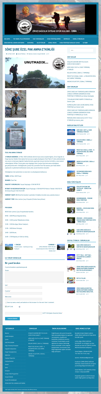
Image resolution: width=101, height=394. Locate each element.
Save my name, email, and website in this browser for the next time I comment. (30, 302)
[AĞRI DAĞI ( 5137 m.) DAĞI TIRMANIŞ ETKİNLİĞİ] (71, 134)
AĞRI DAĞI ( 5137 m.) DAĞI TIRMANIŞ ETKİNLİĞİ (84, 131)
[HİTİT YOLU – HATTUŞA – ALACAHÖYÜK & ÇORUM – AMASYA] (71, 259)
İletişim (85, 42)
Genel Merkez (22, 54)
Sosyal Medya (52, 42)
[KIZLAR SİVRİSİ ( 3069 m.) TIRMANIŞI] (71, 144)
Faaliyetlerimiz (9, 361)
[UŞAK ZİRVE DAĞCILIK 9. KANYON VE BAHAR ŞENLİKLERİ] (71, 234)
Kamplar (7, 370)
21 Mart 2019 (11, 54)
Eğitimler (67, 39)
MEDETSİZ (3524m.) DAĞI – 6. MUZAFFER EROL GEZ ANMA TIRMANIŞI (85, 151)
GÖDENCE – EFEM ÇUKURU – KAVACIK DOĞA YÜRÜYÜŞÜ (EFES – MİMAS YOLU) (86, 220)
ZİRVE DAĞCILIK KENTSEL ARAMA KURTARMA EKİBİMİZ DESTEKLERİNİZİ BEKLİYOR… (85, 290)
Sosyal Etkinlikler (78, 39)
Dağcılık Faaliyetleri (75, 125)
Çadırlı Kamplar (9, 336)
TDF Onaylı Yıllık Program (21, 39)
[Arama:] (82, 50)
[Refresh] (20, 306)
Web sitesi (8, 296)
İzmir (6, 367)
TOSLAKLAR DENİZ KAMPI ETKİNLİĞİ (78, 99)
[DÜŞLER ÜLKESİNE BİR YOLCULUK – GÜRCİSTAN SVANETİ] (71, 190)
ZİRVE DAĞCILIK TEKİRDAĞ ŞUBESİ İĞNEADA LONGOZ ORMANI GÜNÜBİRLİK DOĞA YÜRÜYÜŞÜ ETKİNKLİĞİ (81, 94)
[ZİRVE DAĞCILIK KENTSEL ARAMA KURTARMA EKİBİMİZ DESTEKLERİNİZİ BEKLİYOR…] (71, 292)
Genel (35, 54)
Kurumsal (30, 42)
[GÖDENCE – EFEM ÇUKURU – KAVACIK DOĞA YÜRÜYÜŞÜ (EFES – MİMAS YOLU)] (71, 222)
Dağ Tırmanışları (38, 39)
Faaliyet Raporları (10, 358)
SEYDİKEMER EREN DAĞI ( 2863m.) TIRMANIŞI (84, 172)
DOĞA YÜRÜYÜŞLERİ (74, 182)
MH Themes (18, 389)
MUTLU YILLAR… (81, 278)
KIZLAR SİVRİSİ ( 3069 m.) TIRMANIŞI (78, 73)
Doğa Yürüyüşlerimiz (54, 39)
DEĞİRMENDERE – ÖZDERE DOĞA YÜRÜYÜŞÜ (84, 199)
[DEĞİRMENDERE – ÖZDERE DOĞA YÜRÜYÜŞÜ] (71, 202)
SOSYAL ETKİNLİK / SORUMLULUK (78, 240)
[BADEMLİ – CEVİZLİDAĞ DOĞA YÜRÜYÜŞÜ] (71, 212)
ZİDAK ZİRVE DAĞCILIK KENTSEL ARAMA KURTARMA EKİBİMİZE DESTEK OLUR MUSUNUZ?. (86, 268)
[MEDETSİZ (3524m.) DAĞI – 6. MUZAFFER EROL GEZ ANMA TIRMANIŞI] (71, 154)
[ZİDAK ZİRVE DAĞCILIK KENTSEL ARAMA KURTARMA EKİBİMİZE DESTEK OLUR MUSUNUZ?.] (71, 270)
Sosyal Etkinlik (41, 54)
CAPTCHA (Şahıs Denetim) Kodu (52, 313)
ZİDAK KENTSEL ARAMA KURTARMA (14, 42)
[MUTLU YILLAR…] (71, 282)
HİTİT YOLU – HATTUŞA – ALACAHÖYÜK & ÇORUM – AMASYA (84, 256)
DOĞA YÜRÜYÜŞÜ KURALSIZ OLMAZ (70, 42)
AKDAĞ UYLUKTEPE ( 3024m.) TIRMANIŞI (79, 81)
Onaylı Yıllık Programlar (11, 374)
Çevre (6, 339)
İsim (6, 285)
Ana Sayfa (7, 39)
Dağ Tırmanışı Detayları (11, 345)
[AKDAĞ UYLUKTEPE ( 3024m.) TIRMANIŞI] (71, 165)
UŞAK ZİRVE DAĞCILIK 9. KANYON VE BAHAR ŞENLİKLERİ (86, 230)
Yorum (7, 270)
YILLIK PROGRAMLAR (11, 380)
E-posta (7, 291)
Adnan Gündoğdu (89, 96)
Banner (31, 54)
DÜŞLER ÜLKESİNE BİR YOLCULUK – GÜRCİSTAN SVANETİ (84, 188)
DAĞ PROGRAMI (9, 342)
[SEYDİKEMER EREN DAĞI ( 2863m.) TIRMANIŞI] (71, 175)
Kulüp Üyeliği (41, 42)
